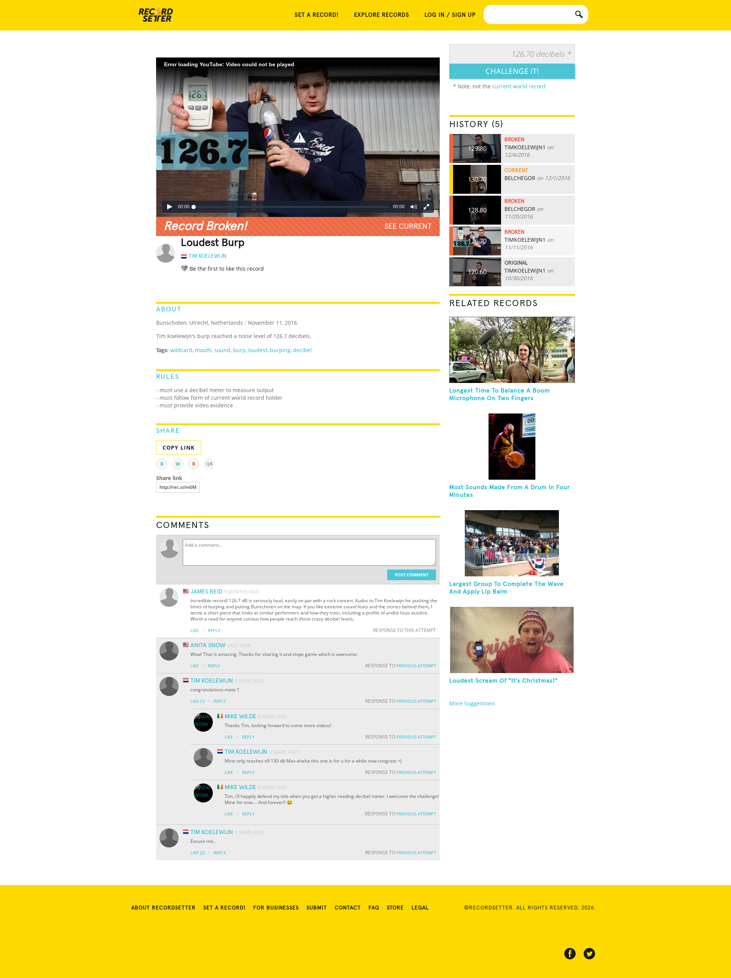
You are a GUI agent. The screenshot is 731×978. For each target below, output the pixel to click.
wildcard (181, 350)
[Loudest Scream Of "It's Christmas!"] (512, 640)
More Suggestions (472, 703)
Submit (316, 908)
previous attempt (416, 665)
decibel (302, 350)
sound (222, 350)
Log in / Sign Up (450, 15)
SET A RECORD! (317, 15)
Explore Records (381, 15)
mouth (203, 350)
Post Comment (411, 575)
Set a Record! (224, 908)
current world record (519, 86)
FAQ (374, 908)
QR (209, 464)
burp (239, 350)
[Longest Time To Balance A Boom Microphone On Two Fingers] (512, 350)
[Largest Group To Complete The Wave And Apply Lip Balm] (512, 543)
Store (395, 908)
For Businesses (276, 908)
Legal (420, 908)
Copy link (179, 447)
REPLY (214, 630)
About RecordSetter (163, 908)
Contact (348, 908)
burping (280, 350)
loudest (257, 350)
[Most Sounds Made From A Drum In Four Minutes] (512, 446)
